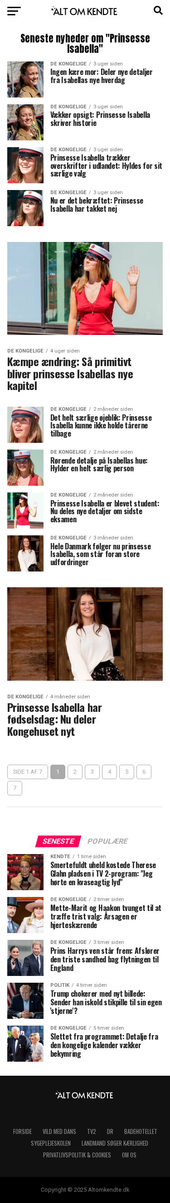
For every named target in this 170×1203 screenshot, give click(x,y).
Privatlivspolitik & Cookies (77, 1155)
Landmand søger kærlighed (115, 1143)
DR (110, 1131)
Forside (22, 1131)
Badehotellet (140, 1131)
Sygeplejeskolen (51, 1143)
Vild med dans (59, 1131)
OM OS (129, 1155)
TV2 (91, 1131)
